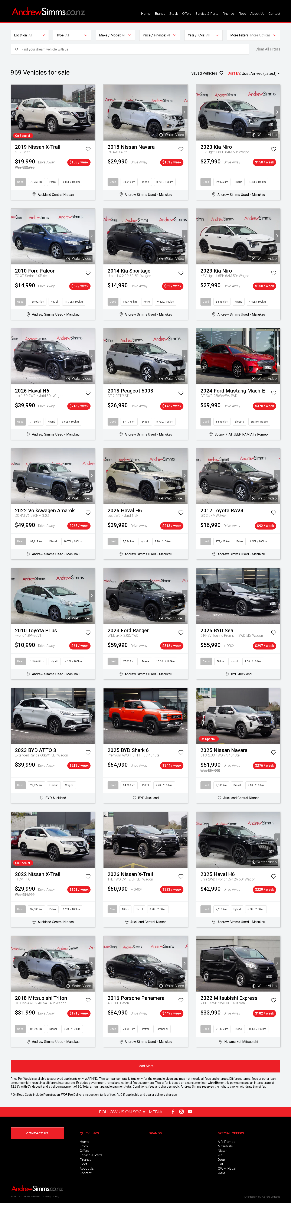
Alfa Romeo (226, 1142)
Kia (220, 1155)
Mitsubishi (225, 1146)
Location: (20, 35)
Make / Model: (110, 35)
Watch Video (174, 135)
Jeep (221, 1160)
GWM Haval (227, 1168)
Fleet (242, 14)
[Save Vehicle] (88, 150)
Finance (228, 14)
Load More (145, 1066)
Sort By (234, 73)
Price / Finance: (154, 35)
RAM (221, 1173)
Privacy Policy (50, 1196)
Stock (173, 14)
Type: (60, 35)
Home (146, 14)
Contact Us (37, 1133)
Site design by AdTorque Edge (262, 1196)
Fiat (220, 1164)
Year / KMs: (196, 35)
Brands (160, 14)
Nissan (223, 1151)
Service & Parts (207, 14)
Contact (274, 14)
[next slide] (92, 112)
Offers (186, 14)
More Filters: (239, 35)
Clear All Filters (267, 49)
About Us (257, 14)
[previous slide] (14, 112)
